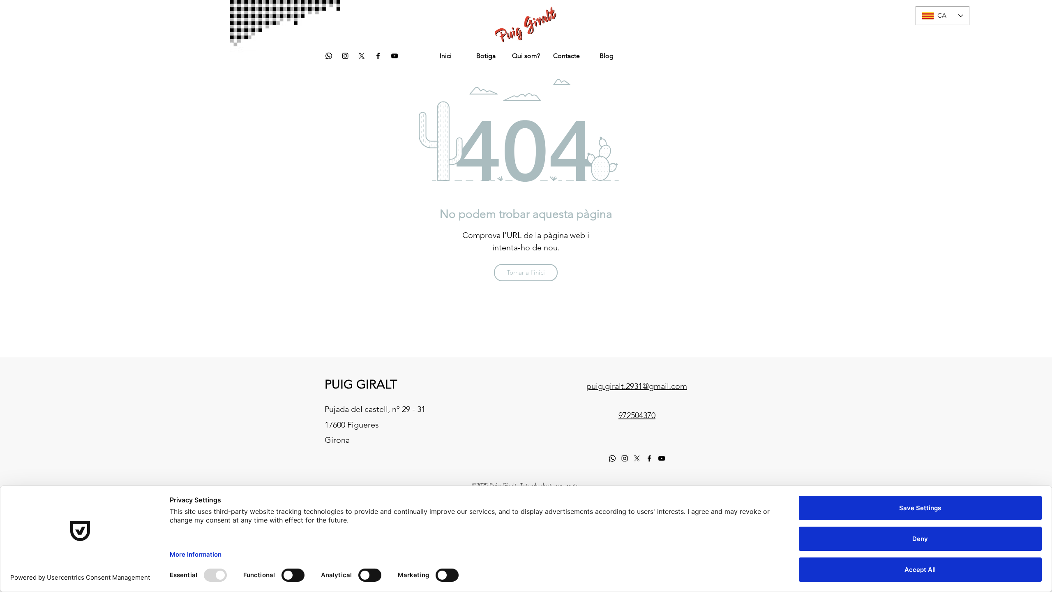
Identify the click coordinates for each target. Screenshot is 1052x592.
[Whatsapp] (329, 56)
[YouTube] (394, 56)
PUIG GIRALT (361, 384)
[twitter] (362, 56)
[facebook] (378, 56)
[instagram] (345, 56)
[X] (637, 458)
